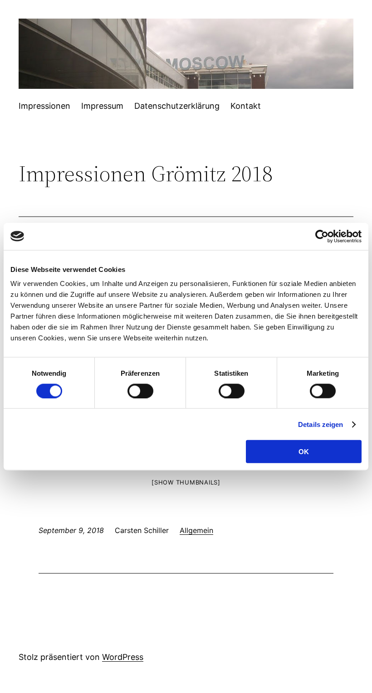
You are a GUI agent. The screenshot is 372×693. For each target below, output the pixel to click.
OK (304, 452)
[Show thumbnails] (186, 482)
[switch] (140, 390)
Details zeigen (320, 424)
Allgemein (196, 530)
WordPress (122, 657)
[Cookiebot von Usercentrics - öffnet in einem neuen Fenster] (322, 236)
